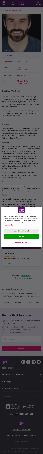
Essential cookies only (21, 231)
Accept (21, 237)
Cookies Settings (21, 242)
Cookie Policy (9, 225)
